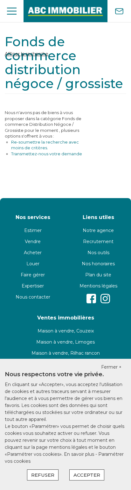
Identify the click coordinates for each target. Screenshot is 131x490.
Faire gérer (33, 275)
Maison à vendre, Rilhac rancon (65, 353)
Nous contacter (33, 297)
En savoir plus (79, 454)
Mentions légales (98, 286)
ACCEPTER (86, 475)
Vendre (33, 241)
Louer (32, 264)
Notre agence (98, 230)
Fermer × (111, 367)
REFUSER (42, 475)
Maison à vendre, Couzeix (66, 331)
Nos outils (98, 252)
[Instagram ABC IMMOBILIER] (105, 298)
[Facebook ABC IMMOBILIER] (91, 298)
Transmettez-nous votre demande (46, 153)
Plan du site (98, 275)
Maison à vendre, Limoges (65, 342)
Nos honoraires (98, 264)
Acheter (33, 252)
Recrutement (98, 241)
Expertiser (33, 286)
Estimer (33, 230)
